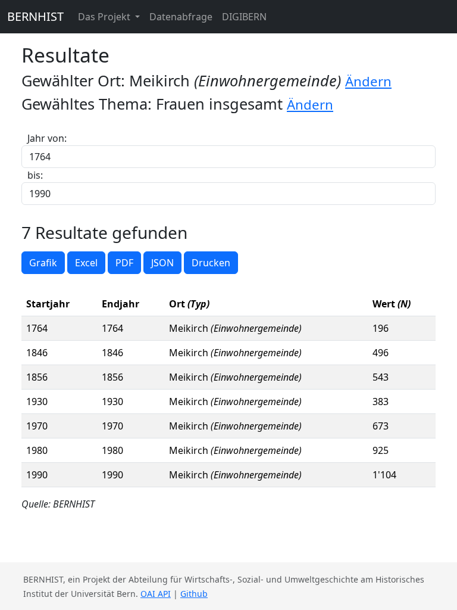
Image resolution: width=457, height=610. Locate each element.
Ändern (368, 81)
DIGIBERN (244, 16)
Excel (86, 262)
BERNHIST (35, 16)
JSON (162, 262)
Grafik (43, 262)
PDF (124, 262)
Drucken (211, 262)
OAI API (155, 593)
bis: (35, 175)
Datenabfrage (180, 16)
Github (194, 593)
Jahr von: (47, 138)
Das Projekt (105, 16)
